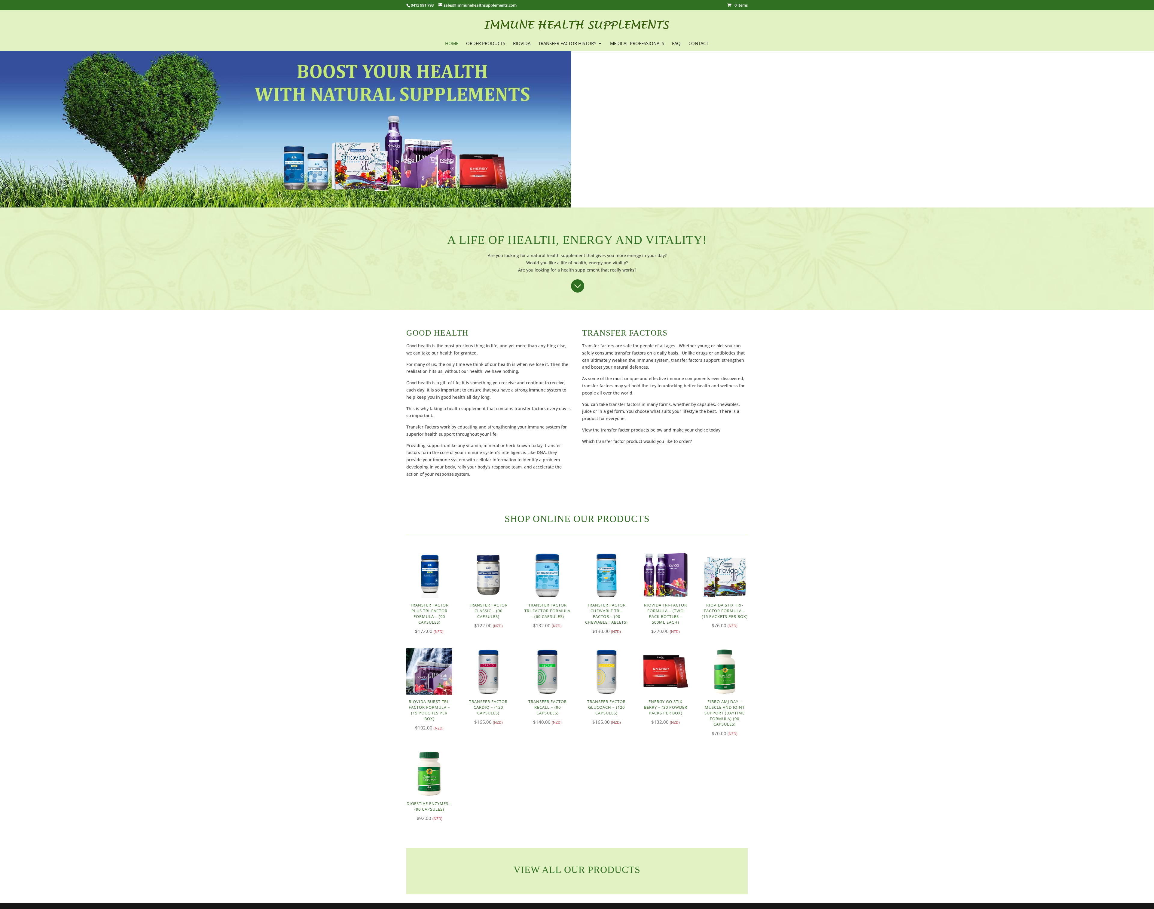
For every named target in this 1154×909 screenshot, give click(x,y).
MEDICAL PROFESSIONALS (637, 43)
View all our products (577, 869)
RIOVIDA (521, 43)
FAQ (676, 43)
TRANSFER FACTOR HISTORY (567, 43)
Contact (698, 43)
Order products (485, 43)
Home (451, 43)
